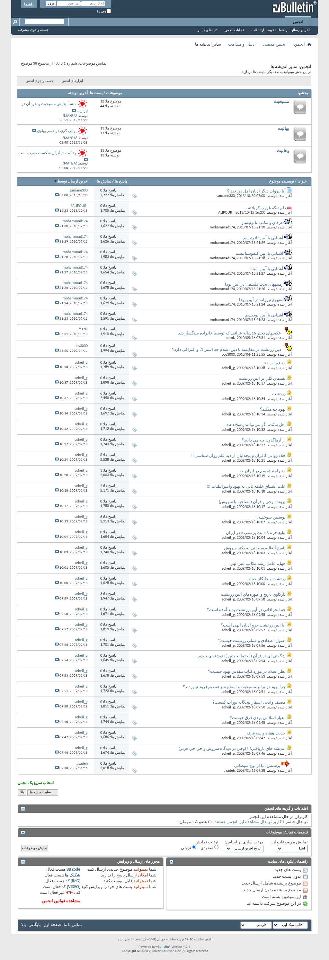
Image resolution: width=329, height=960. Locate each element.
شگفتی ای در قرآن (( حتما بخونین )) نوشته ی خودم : (241, 656)
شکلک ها (72, 875)
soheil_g (228, 368)
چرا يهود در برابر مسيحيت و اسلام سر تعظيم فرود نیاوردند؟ (234, 687)
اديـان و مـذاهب (242, 44)
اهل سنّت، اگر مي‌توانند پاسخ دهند (256, 425)
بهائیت (283, 129)
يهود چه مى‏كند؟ (273, 409)
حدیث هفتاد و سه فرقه (266, 733)
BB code (73, 869)
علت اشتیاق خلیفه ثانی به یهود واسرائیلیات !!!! (245, 486)
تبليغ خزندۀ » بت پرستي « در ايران (256, 533)
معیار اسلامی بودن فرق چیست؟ (258, 718)
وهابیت (283, 151)
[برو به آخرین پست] (57, 195)
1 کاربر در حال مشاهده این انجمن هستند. (249, 822)
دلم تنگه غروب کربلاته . (266, 208)
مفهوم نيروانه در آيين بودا (261, 300)
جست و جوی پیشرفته (33, 30)
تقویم (272, 30)
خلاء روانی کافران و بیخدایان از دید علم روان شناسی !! (238, 456)
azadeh (229, 771)
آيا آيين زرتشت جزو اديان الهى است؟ (253, 625)
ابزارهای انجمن (72, 81)
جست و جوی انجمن (39, 81)
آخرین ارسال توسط (72, 181)
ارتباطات (258, 30)
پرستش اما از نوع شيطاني (257, 766)
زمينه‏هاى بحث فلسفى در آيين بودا (254, 284)
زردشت (279, 394)
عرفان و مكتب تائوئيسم (262, 223)
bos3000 (228, 355)
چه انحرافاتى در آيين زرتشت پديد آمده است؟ (246, 610)
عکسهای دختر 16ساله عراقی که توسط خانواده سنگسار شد (229, 333)
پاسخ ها (121, 181)
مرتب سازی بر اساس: (244, 842)
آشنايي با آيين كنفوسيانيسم (259, 254)
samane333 (226, 196)
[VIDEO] (73, 887)
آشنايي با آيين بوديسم (264, 315)
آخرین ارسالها (300, 30)
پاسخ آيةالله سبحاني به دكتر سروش (255, 548)
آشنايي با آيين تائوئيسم (263, 238)
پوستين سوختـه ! (271, 517)
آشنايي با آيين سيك (266, 269)
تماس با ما (73, 925)
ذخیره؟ (102, 11)
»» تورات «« (275, 363)
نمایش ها (104, 181)
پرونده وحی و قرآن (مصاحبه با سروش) (252, 502)
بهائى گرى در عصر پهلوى (56, 131)
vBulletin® (163, 947)
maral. (230, 338)
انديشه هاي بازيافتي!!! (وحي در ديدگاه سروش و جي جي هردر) (232, 749)
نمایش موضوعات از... (289, 842)
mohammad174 (222, 227)
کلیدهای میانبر (208, 30)
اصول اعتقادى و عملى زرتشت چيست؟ (252, 641)
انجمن (298, 22)
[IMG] (75, 881)
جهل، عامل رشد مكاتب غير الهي (258, 564)
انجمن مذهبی (275, 44)
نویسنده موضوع (281, 181)
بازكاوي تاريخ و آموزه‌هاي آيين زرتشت (253, 594)
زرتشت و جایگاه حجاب (266, 579)
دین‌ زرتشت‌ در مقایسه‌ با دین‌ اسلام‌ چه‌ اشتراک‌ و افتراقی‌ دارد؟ (226, 350)
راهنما (29, 4)
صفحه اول (52, 925)
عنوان (302, 181)
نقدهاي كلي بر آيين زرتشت (262, 379)
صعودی (207, 848)
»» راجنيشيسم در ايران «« (262, 471)
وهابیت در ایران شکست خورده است (47, 153)
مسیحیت (281, 102)
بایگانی (35, 925)
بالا (22, 792)
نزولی (186, 848)
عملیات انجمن (235, 30)
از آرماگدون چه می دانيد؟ (264, 440)
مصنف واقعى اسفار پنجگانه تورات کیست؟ (249, 702)
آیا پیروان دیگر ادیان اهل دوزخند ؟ (256, 191)
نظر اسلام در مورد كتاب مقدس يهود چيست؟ (247, 672)
